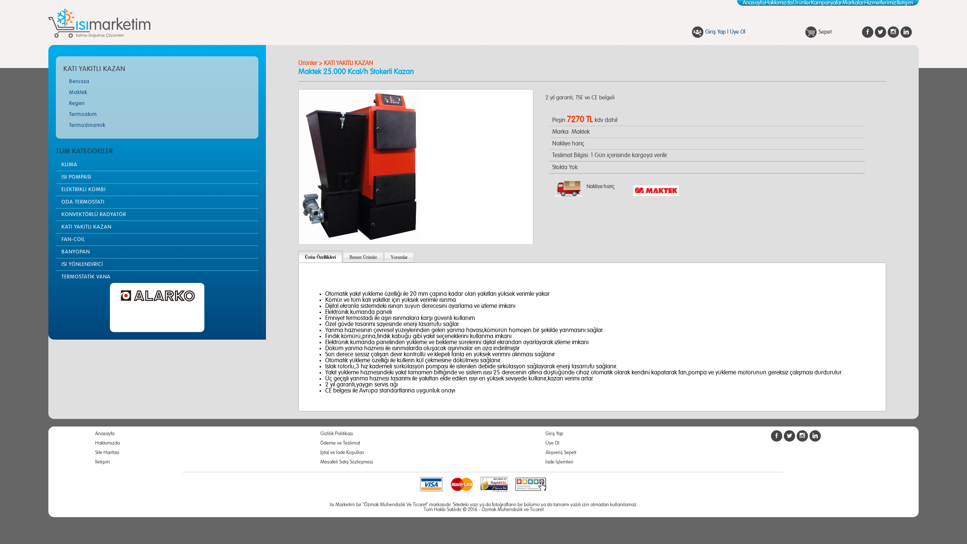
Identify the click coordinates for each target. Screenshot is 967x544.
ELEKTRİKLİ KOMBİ (84, 189)
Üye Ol (737, 32)
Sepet (825, 32)
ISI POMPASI (76, 177)
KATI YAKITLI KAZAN (86, 227)
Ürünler (802, 3)
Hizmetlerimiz (880, 3)
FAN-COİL (73, 239)
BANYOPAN (76, 252)
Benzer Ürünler (363, 257)
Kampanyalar (826, 3)
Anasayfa (754, 3)
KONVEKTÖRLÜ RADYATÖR (94, 214)
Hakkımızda (778, 3)
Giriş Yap (715, 32)
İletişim (905, 3)
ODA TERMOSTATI (83, 202)
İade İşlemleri (559, 462)
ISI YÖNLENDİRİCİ (82, 264)
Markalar (853, 3)
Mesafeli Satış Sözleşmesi (346, 462)
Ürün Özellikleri (320, 257)
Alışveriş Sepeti (560, 452)
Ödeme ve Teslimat (340, 443)
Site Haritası (107, 452)
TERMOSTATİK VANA (86, 277)
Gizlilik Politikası (336, 433)
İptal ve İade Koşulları (342, 452)
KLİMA (69, 164)
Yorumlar (399, 257)
